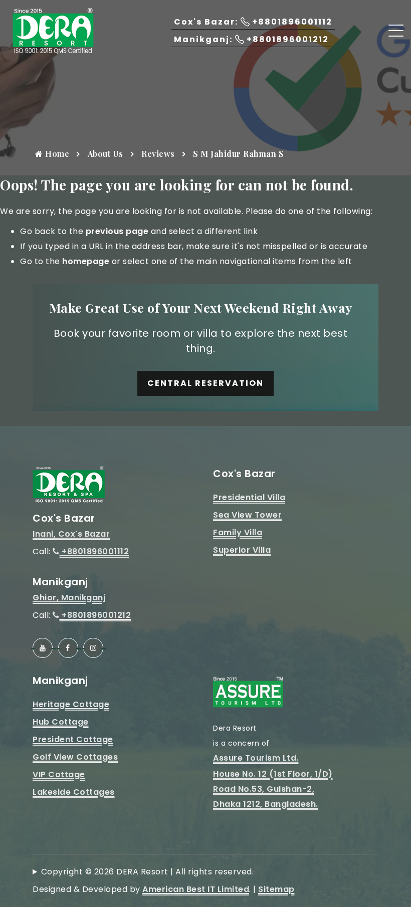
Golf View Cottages (75, 757)
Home (56, 153)
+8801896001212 (95, 615)
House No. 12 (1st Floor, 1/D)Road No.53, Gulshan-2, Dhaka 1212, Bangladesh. (273, 789)
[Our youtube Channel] (43, 648)
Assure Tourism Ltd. (256, 758)
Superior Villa (242, 550)
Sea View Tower (247, 515)
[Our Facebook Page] (68, 648)
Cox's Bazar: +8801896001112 (253, 22)
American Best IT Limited (195, 889)
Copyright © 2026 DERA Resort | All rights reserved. (147, 871)
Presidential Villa (249, 497)
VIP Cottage (59, 774)
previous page (117, 231)
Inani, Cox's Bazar (71, 534)
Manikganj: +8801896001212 (251, 39)
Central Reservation (205, 383)
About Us (105, 153)
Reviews (158, 153)
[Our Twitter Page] (93, 648)
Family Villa (237, 532)
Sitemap (276, 889)
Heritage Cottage (71, 704)
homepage (85, 261)
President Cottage (73, 739)
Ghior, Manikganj (69, 597)
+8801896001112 (94, 551)
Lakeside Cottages (74, 792)
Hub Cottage (61, 722)
